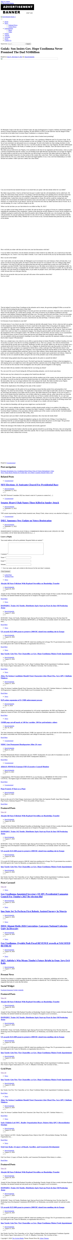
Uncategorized (11, 463)
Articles (7, 35)
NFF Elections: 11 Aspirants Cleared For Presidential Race (29, 484)
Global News (12, 27)
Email (3, 561)
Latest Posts (8, 575)
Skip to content (5, 1)
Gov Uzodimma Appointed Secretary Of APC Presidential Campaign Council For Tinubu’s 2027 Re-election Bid (34, 895)
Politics (7, 33)
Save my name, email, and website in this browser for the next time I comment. (26, 568)
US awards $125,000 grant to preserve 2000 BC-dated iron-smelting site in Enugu (32, 632)
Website (3, 564)
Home (6, 21)
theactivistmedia (29, 57)
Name (3, 557)
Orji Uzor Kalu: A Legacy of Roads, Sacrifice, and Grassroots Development (30, 1147)
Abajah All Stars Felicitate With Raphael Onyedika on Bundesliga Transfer (30, 583)
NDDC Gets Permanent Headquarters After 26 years (21, 744)
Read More (4, 599)
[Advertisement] (36, 174)
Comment (4, 554)
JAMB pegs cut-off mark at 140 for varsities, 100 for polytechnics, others (29, 722)
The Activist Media (18, 1238)
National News (12, 25)
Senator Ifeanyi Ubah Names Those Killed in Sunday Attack (30, 502)
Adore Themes (44, 1238)
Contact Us (8, 40)
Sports (6, 39)
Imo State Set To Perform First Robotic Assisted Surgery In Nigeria (34, 911)
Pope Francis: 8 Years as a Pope (13, 789)
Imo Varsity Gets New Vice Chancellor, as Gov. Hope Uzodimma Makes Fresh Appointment (36, 654)
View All (3, 812)
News (6, 23)
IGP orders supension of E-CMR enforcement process (21, 700)
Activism (7, 37)
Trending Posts (9, 576)
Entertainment (9, 28)
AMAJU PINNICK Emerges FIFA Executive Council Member (25, 767)
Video (10, 32)
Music (10, 30)
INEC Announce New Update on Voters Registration (26, 520)
